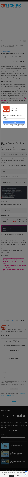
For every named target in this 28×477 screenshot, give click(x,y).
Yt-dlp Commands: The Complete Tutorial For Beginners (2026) (17, 444)
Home (2, 45)
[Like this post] (13, 61)
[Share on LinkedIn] (17, 61)
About (6, 470)
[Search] (20, 41)
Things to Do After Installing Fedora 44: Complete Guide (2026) (18, 452)
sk (5, 56)
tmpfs (3, 278)
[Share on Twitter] (16, 61)
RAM (21, 275)
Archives (3, 434)
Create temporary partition (7, 275)
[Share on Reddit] (18, 61)
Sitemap (21, 470)
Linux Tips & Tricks (10, 45)
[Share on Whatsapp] (20, 61)
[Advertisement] (14, 24)
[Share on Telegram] (21, 61)
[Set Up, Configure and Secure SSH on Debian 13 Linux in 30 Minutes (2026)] (5, 461)
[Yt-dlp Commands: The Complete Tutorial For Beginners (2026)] (5, 446)
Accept (11, 475)
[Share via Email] (23, 61)
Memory (16, 275)
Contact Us (10, 470)
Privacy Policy (16, 470)
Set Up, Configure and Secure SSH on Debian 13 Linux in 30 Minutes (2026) (18, 461)
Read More (17, 475)
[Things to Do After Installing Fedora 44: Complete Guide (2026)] (5, 454)
